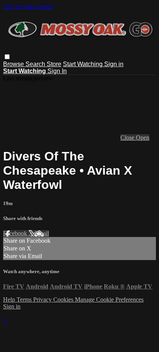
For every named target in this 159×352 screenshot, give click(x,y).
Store (54, 64)
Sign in (113, 64)
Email (42, 233)
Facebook (16, 233)
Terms (25, 299)
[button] (7, 56)
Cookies (64, 299)
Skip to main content (28, 6)
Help (10, 299)
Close (128, 137)
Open (142, 137)
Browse (14, 64)
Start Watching (83, 64)
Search (36, 64)
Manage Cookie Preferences (109, 299)
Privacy (43, 299)
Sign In (57, 71)
